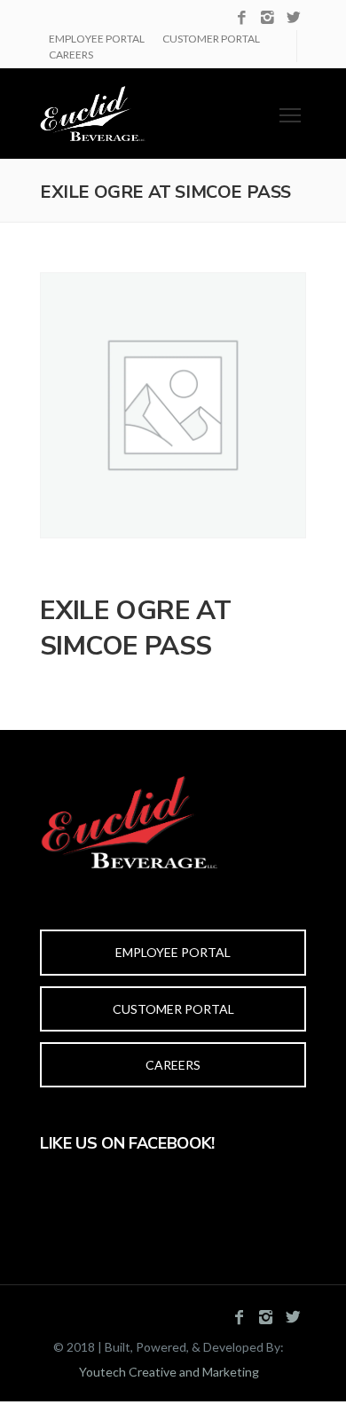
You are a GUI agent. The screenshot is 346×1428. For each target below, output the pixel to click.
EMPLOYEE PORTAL (97, 38)
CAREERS (71, 54)
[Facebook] (242, 18)
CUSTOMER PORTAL (211, 38)
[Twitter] (293, 18)
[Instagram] (267, 18)
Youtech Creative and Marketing (169, 1371)
